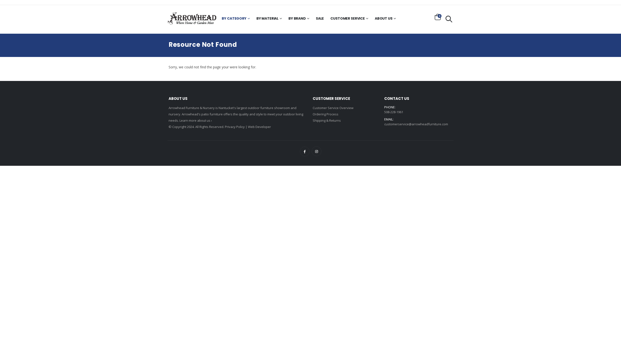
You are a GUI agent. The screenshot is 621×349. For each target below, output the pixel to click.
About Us (383, 18)
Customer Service (347, 18)
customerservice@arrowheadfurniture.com (416, 124)
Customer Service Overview (333, 108)
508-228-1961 (393, 112)
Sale (320, 18)
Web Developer (259, 127)
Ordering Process (325, 114)
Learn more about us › (196, 120)
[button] (437, 17)
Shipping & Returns (327, 120)
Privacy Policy (235, 127)
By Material (267, 18)
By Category (234, 18)
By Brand (297, 18)
